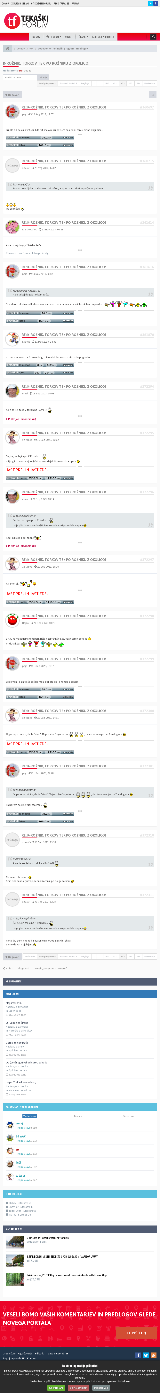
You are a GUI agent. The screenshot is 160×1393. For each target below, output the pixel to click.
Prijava (75, 3)
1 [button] (94, 83)
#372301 (147, 766)
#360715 (147, 161)
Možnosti (30, 956)
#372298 (147, 616)
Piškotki (39, 1353)
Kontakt (31, 1358)
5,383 (33, 1154)
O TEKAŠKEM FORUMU (41, 3)
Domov (5, 3)
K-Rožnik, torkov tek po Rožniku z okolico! (46, 63)
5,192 (33, 1167)
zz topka (27, 440)
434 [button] (138, 83)
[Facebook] (138, 1355)
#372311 (147, 895)
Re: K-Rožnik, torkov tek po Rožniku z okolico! (64, 107)
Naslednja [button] (149, 83)
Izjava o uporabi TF (57, 1353)
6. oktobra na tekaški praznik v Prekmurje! (48, 1238)
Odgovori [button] (13, 95)
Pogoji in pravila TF (14, 1358)
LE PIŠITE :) (136, 1332)
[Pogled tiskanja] (152, 94)
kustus (26, 341)
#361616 (147, 267)
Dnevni (78, 1116)
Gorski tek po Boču (17, 1042)
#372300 (147, 711)
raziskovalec (29, 229)
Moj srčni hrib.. (14, 1003)
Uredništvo (9, 1353)
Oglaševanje (25, 1353)
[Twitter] (146, 1355)
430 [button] (107, 83)
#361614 (147, 222)
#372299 (147, 659)
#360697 (147, 107)
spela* (26, 168)
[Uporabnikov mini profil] (12, 111)
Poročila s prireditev (21, 1030)
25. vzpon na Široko (17, 1022)
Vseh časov (29, 1116)
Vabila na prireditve (20, 1090)
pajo (24, 114)
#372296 (147, 492)
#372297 (147, 560)
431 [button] (115, 83)
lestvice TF (15, 1010)
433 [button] (130, 83)
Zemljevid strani (20, 3)
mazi (25, 393)
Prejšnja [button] (85, 83)
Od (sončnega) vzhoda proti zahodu (26, 1062)
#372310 (147, 835)
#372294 (147, 386)
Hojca (25, 623)
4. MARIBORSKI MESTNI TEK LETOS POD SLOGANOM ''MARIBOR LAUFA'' (62, 1256)
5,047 (33, 1180)
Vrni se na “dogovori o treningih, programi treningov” (36, 968)
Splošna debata (18, 1050)
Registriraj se (61, 3)
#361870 (147, 335)
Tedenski (128, 1116)
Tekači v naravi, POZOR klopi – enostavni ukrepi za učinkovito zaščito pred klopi (67, 1275)
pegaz (27, 70)
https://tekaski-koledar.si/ (21, 1082)
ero (20, 70)
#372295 (147, 433)
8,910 (33, 1127)
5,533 (33, 1141)
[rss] (153, 1355)
